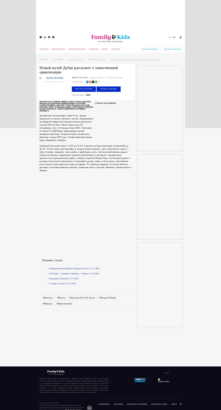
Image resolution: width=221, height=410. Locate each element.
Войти (167, 373)
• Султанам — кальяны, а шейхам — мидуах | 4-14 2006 (73, 273)
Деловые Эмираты (172, 49)
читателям (118, 404)
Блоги (105, 49)
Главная (44, 59)
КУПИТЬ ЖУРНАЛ (109, 89)
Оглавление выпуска (53, 82)
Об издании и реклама (113, 77)
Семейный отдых (77, 49)
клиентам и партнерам (137, 404)
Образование (58, 49)
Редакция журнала (96, 77)
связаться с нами (159, 404)
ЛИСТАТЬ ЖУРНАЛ (84, 89)
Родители (94, 49)
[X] (93, 82)
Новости (44, 49)
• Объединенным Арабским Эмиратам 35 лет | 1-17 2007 (74, 268)
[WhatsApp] (96, 82)
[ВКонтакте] (87, 82)
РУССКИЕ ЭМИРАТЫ (149, 49)
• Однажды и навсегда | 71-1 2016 (63, 278)
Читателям (57, 59)
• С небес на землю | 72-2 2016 (62, 283)
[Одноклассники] (90, 82)
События (115, 49)
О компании (104, 404)
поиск (174, 404)
